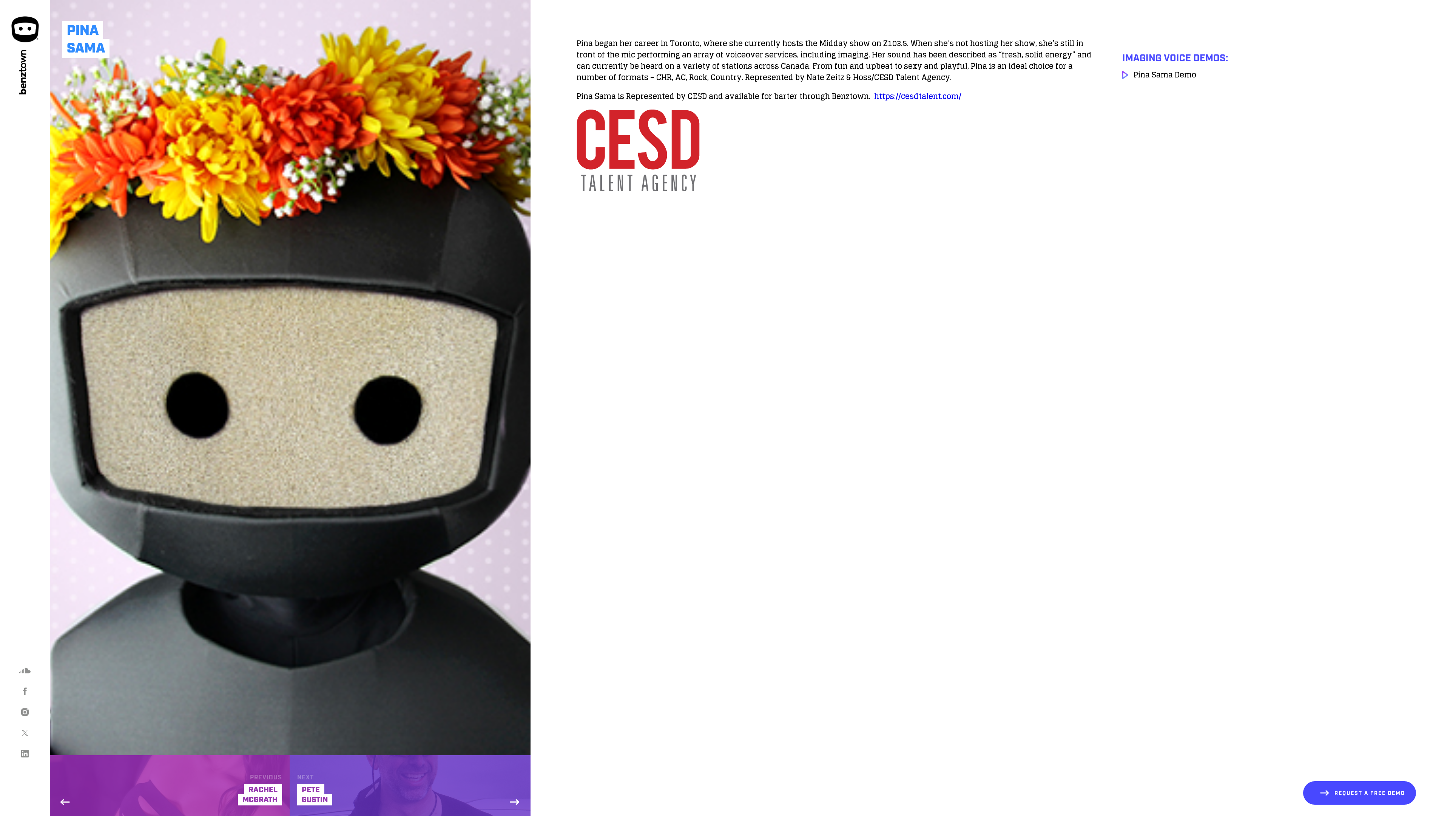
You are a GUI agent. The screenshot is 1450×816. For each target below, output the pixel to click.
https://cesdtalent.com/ (917, 96)
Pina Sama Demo (1165, 75)
